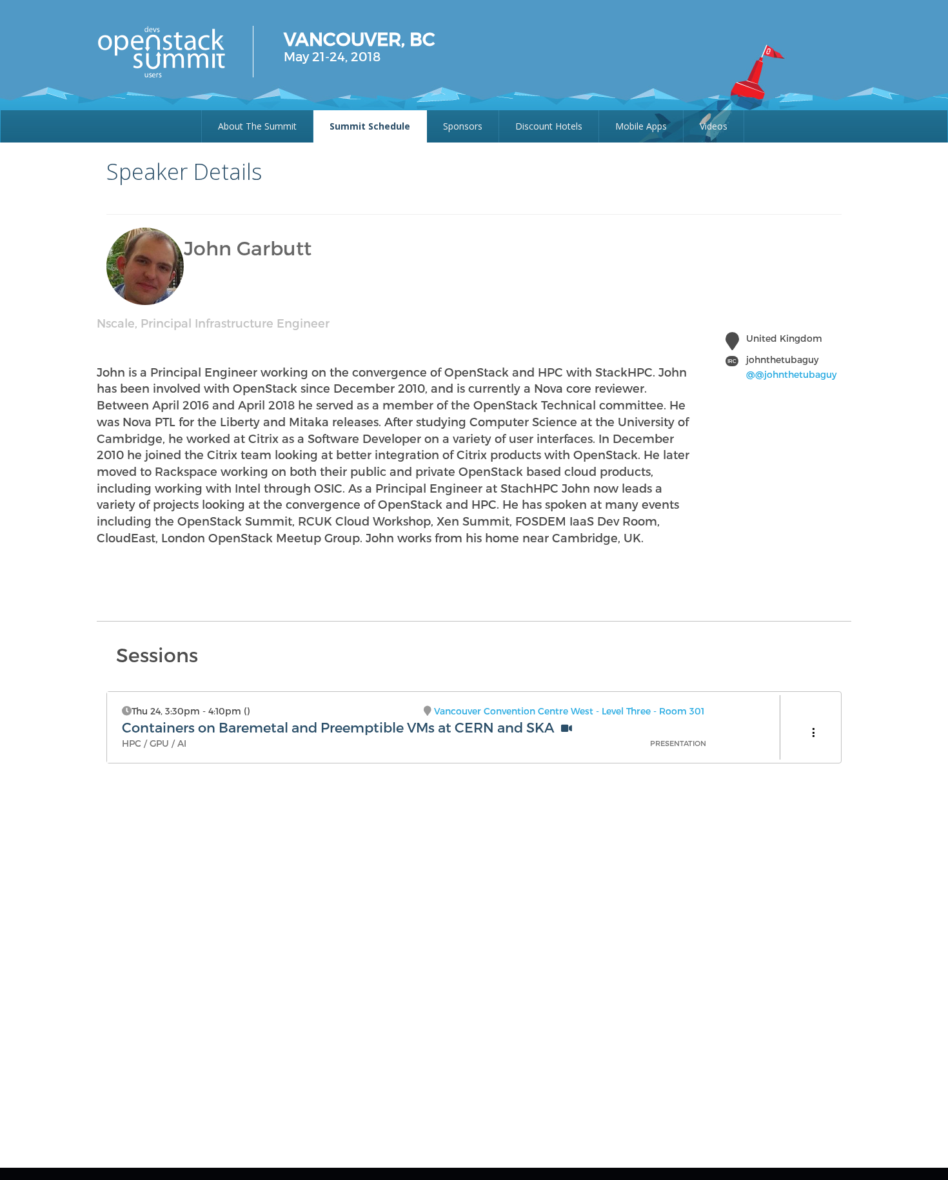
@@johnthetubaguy (791, 374)
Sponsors (462, 126)
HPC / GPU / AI (154, 743)
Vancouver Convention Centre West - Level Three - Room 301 (569, 710)
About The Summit (257, 126)
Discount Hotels (548, 126)
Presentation (678, 743)
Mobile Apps (641, 126)
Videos (713, 126)
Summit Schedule (370, 126)
